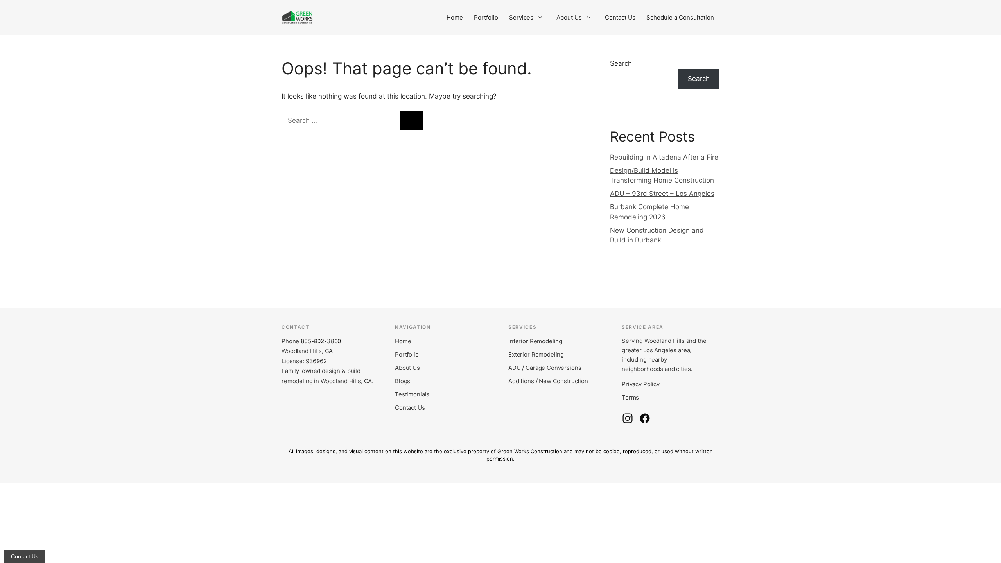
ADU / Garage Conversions (544, 367)
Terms (630, 397)
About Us (569, 17)
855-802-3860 (321, 341)
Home (455, 17)
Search (621, 63)
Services (521, 17)
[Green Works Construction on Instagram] (627, 418)
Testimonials (412, 394)
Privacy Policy (641, 384)
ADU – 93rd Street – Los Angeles (662, 193)
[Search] (411, 120)
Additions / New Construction (548, 381)
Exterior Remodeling (536, 354)
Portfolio (486, 17)
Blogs (402, 381)
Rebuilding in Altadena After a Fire (664, 157)
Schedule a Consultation (680, 17)
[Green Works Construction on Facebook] (645, 418)
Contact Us (620, 17)
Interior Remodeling (535, 341)
